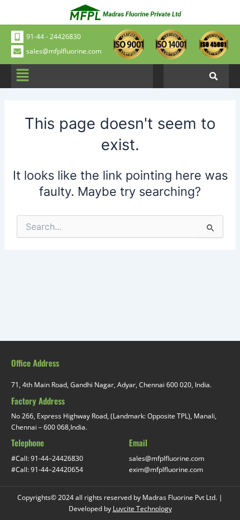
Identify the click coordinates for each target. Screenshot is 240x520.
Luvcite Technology (142, 508)
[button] (22, 76)
